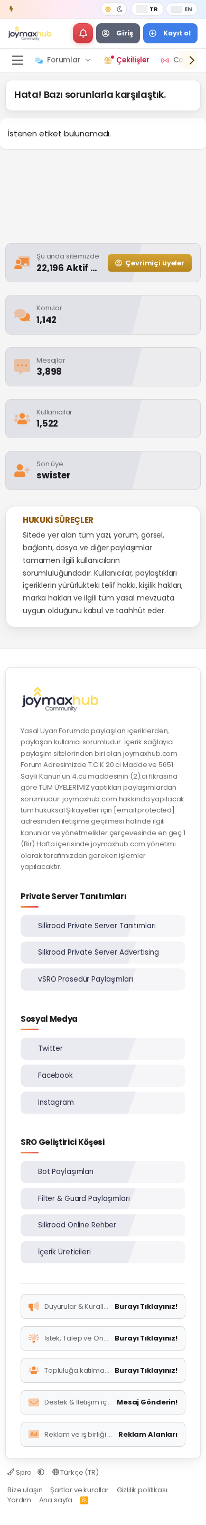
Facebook (55, 1075)
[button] (83, 33)
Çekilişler (132, 60)
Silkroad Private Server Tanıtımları (96, 926)
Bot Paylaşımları (65, 1172)
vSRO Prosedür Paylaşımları (85, 979)
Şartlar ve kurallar (79, 1490)
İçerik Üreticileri (64, 1252)
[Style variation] (113, 9)
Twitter (50, 1048)
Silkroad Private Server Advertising (98, 952)
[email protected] (144, 810)
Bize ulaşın (24, 1490)
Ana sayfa (56, 1500)
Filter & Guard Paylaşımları (84, 1199)
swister (53, 475)
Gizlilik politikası (142, 1490)
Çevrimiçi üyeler (154, 263)
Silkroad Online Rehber (77, 1225)
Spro (23, 1472)
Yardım (19, 1500)
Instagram (56, 1102)
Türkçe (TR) (79, 1472)
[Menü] (17, 60)
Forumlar (64, 60)
